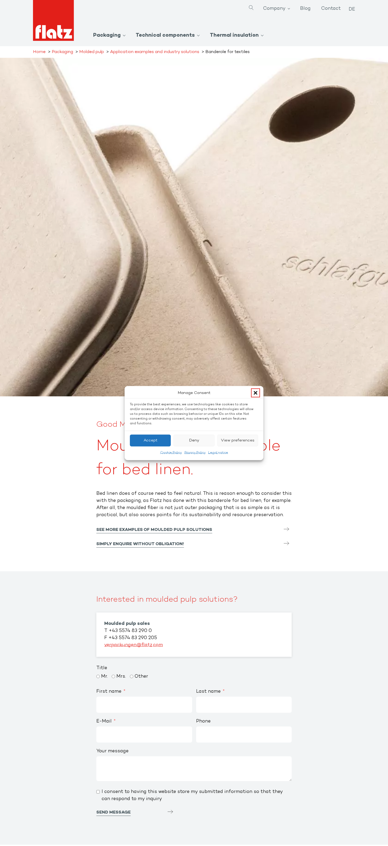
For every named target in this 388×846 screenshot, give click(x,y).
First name (108, 692)
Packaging (107, 35)
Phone (203, 721)
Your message (112, 751)
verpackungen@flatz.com (133, 645)
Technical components (165, 35)
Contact (331, 9)
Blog (305, 9)
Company (274, 9)
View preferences (237, 440)
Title (101, 668)
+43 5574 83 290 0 (130, 631)
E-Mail (104, 721)
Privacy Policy (195, 452)
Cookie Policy (171, 452)
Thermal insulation (234, 35)
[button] (255, 393)
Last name (208, 692)
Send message (113, 812)
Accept (150, 440)
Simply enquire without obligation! (140, 544)
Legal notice (218, 452)
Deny (194, 440)
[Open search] (251, 8)
